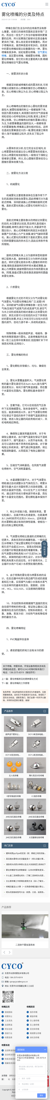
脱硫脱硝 (8, 1012)
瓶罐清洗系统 (10, 1063)
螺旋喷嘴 (33, 1016)
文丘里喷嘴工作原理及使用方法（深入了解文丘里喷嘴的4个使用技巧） (26, 881)
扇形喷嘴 (33, 1012)
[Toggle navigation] (46, 4)
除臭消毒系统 (10, 1059)
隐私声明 (14, 1096)
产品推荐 (8, 711)
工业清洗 (8, 1020)
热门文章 (8, 845)
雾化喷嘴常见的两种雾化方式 (24, 678)
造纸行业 (8, 1033)
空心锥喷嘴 (34, 1020)
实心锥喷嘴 (34, 1024)
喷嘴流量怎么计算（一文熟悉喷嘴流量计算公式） (26, 886)
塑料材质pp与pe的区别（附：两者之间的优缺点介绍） (26, 853)
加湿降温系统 (10, 1050)
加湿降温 (8, 1024)
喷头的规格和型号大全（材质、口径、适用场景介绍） (26, 892)
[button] (4, 952)
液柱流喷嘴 (34, 1037)
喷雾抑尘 (8, 1016)
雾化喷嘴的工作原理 (19, 683)
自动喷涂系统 (10, 1054)
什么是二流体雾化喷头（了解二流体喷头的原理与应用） (26, 875)
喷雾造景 (8, 1037)
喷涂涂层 (8, 1029)
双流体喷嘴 (34, 1029)
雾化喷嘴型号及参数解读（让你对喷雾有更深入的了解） (26, 870)
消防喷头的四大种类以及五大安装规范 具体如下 (26, 864)
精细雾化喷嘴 (35, 1033)
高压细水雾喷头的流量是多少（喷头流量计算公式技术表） (26, 859)
